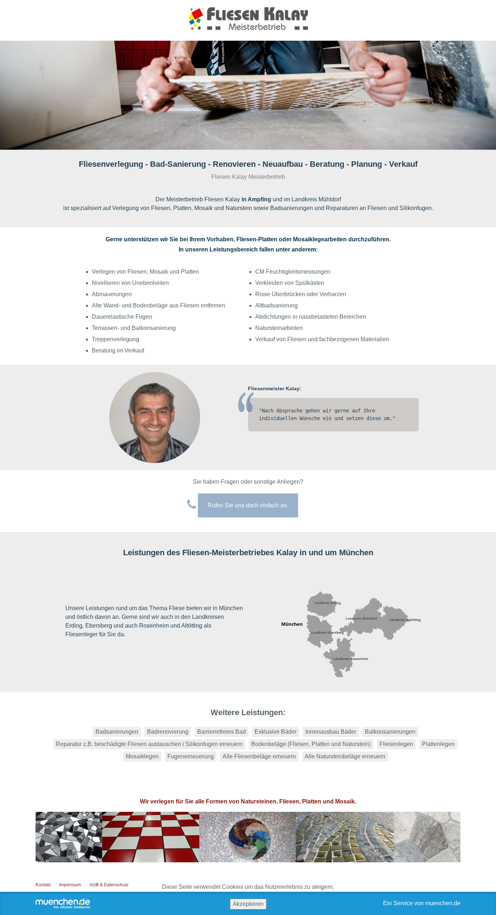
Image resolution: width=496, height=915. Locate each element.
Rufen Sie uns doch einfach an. (248, 505)
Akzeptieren (248, 904)
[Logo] (248, 22)
